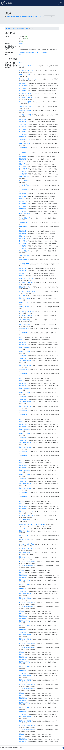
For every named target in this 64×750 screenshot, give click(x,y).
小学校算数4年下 (24, 189)
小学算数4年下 (23, 174)
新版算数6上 (22, 268)
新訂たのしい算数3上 (25, 593)
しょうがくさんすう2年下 (26, 97)
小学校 (21, 43)
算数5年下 (22, 238)
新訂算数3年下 (23, 385)
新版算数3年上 (23, 616)
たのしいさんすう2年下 (25, 106)
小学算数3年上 (23, 134)
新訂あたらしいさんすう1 (26, 511)
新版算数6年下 (23, 741)
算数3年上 (22, 161)
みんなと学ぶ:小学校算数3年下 (27, 606)
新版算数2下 (22, 121)
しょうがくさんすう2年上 (26, 93)
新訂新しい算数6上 (24, 703)
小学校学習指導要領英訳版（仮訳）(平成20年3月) (33, 52)
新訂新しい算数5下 (24, 666)
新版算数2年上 (23, 575)
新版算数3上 (22, 156)
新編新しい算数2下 (24, 307)
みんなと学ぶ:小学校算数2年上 (27, 561)
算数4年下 (22, 201)
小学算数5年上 (23, 208)
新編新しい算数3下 (24, 351)
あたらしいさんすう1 (25, 66)
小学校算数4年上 (24, 185)
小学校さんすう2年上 (25, 110)
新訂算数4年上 (23, 424)
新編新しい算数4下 (24, 392)
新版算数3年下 (23, 618)
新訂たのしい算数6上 (25, 716)
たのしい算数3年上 (24, 139)
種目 (20, 55)
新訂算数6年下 (23, 508)
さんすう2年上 (23, 124)
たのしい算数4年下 (24, 180)
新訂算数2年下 (23, 344)
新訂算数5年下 (23, 467)
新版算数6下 (22, 271)
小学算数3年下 (23, 136)
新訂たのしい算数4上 (25, 634)
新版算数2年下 (23, 577)
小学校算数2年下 (24, 333)
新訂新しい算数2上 (24, 535)
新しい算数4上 (23, 166)
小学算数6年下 (23, 248)
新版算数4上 (22, 194)
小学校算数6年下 (24, 264)
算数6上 (21, 501)
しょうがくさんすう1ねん (26, 70)
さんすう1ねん (23, 85)
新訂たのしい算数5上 (25, 675)
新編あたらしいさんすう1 (26, 278)
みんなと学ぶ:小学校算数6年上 (27, 725)
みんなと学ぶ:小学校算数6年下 (27, 729)
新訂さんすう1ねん (24, 298)
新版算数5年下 (23, 700)
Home (9, 28)
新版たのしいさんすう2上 (26, 320)
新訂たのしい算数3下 (25, 598)
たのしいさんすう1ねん (25, 74)
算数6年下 (22, 275)
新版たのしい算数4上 (25, 402)
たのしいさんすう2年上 (25, 102)
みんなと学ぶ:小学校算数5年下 (27, 688)
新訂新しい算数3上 (24, 580)
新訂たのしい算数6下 (25, 721)
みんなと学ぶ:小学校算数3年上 (27, 602)
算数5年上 (22, 236)
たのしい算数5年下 (24, 218)
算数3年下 (22, 164)
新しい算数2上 (23, 88)
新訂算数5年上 (23, 465)
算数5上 (21, 460)
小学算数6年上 (23, 246)
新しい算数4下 (23, 169)
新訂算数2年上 (23, 342)
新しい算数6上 (23, 241)
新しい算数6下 (23, 243)
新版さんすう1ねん (24, 531)
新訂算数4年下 (23, 426)
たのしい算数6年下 (24, 255)
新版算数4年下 (23, 659)
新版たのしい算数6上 (25, 484)
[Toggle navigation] (60, 3)
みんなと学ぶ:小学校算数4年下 (27, 647)
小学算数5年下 (23, 211)
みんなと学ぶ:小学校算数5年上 (27, 684)
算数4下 (21, 421)
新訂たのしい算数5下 (25, 680)
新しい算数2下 (23, 90)
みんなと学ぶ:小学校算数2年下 (27, 565)
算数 (27, 28)
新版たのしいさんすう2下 (26, 324)
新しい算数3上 (23, 129)
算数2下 (21, 339)
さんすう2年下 (23, 126)
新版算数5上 (22, 231)
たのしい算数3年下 (24, 143)
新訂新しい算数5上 (24, 662)
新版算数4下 (22, 196)
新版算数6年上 (23, 739)
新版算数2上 (22, 119)
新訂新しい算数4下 (24, 625)
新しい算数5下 (23, 206)
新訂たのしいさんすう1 (25, 520)
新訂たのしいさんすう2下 (26, 557)
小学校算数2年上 (24, 328)
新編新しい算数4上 (24, 388)
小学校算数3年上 (24, 148)
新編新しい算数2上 (24, 302)
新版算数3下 (22, 159)
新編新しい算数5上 (24, 429)
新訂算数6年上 (23, 506)
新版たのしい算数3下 (25, 365)
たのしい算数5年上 (24, 213)
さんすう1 (22, 295)
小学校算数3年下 (24, 152)
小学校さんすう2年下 (25, 115)
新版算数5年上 (23, 698)
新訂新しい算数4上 (24, 621)
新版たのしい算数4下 (25, 406)
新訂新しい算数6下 (24, 707)
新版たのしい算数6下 (25, 488)
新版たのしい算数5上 (25, 443)
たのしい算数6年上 (24, 251)
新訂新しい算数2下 (24, 539)
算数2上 (21, 337)
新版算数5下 (22, 233)
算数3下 (21, 380)
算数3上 (21, 378)
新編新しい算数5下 (24, 433)
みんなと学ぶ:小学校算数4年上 (27, 643)
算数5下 (21, 462)
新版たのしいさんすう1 (25, 287)
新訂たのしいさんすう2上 (26, 552)
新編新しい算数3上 (24, 347)
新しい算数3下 (23, 131)
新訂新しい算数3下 (24, 584)
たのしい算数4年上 (24, 176)
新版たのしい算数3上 (25, 361)
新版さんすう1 (23, 83)
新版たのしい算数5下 (25, 447)
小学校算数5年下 (24, 226)
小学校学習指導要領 (18, 28)
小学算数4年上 (23, 171)
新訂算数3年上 (23, 383)
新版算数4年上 (23, 657)
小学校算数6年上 (24, 259)
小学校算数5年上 (24, 222)
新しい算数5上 (23, 203)
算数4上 (21, 419)
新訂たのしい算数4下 (25, 639)
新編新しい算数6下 (24, 474)
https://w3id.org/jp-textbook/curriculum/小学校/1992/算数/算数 (25, 16)
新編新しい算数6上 (24, 470)
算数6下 (21, 503)
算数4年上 (22, 198)
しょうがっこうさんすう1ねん (27, 79)
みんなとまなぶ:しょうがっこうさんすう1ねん (32, 524)
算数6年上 (22, 273)
